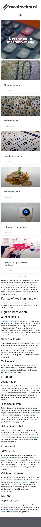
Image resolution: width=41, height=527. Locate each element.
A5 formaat (14, 512)
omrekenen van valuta (17, 482)
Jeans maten (35, 388)
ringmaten (34, 412)
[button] (20, 15)
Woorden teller (11, 121)
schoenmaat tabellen (32, 437)
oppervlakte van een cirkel (28, 348)
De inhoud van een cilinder (10, 321)
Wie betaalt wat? (12, 192)
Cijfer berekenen (12, 85)
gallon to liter (5, 370)
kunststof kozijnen (22, 303)
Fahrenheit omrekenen (15, 227)
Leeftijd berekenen (13, 156)
